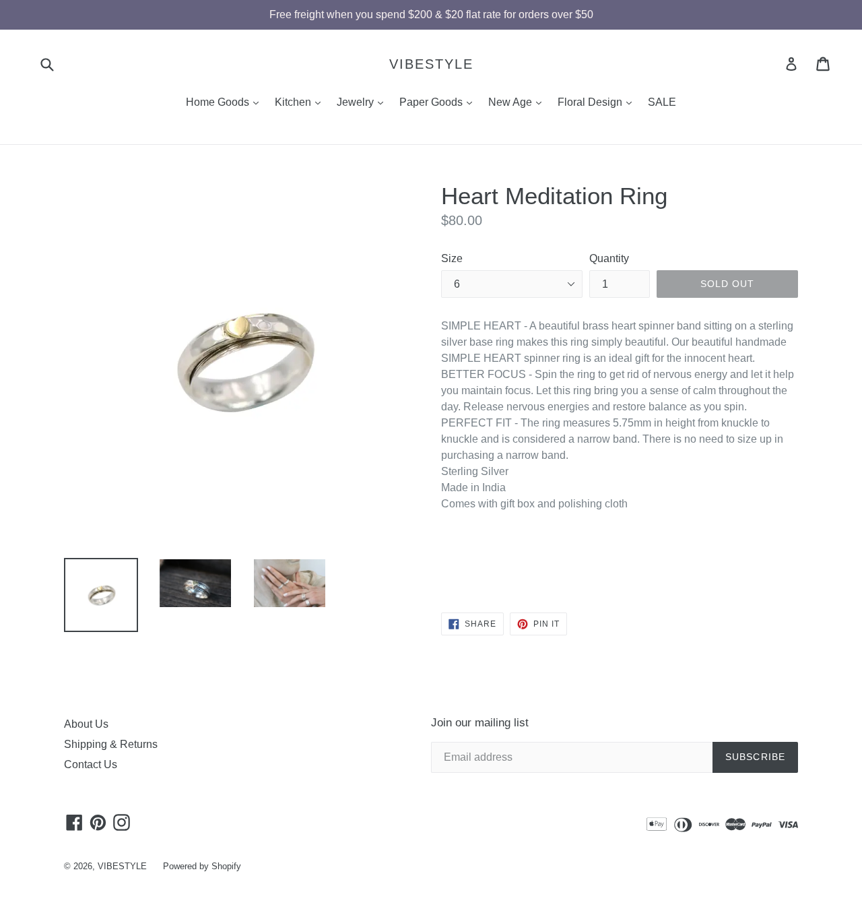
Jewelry (363, 102)
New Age (518, 102)
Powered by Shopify (202, 866)
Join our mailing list (480, 722)
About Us (86, 724)
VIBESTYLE (431, 64)
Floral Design (598, 102)
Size (452, 258)
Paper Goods (439, 102)
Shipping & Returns (111, 744)
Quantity (609, 258)
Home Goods (225, 102)
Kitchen (301, 102)
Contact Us (90, 764)
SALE (662, 102)
